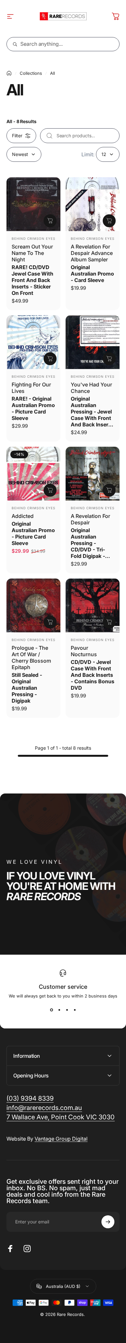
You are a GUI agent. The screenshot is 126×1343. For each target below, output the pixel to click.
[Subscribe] (107, 1221)
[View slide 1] (51, 1010)
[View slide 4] (75, 1010)
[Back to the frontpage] (9, 73)
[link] (60, 1117)
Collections (31, 73)
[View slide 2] (59, 1010)
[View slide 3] (67, 1010)
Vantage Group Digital (61, 1138)
